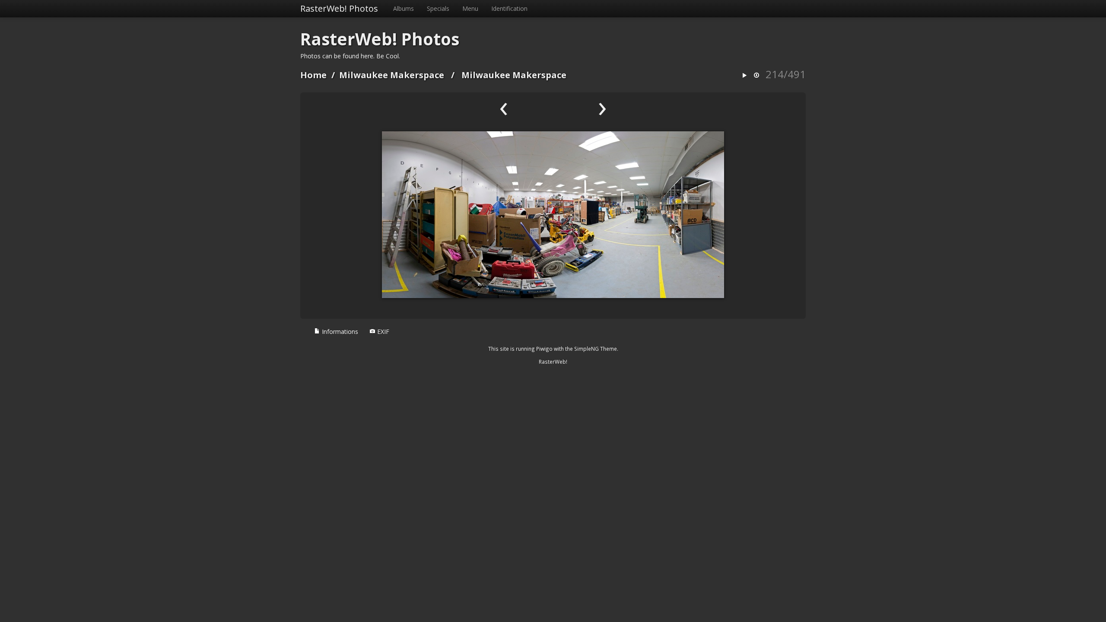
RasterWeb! (553, 361)
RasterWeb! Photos (339, 8)
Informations (339, 331)
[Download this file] (756, 76)
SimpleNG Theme (595, 348)
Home (313, 75)
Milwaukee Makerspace (391, 75)
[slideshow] (744, 76)
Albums (403, 8)
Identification (509, 8)
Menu (470, 8)
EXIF (382, 331)
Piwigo (544, 348)
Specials (438, 8)
